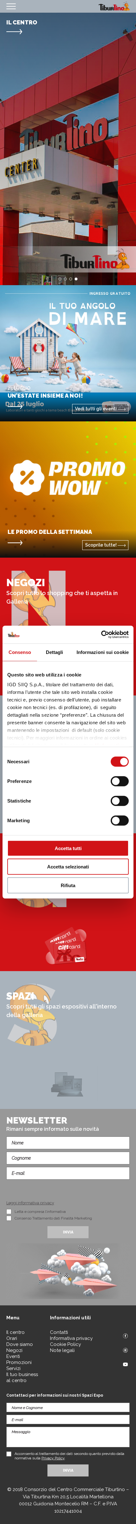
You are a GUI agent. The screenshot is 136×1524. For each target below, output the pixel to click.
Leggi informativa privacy (30, 1203)
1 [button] (60, 279)
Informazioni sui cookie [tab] (103, 652)
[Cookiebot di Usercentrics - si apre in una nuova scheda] (101, 635)
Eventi (13, 1356)
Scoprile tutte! (101, 544)
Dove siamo (19, 1344)
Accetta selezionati (68, 866)
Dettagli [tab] (54, 652)
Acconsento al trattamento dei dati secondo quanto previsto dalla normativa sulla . (69, 1455)
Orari (11, 1338)
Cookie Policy (65, 1344)
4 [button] (76, 279)
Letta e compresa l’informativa (40, 1211)
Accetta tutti (68, 848)
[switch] (120, 781)
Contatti (59, 1332)
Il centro (15, 1332)
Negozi (14, 1350)
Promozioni (19, 1362)
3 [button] (70, 279)
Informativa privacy (71, 1338)
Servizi (13, 1368)
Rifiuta (68, 885)
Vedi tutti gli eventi (96, 408)
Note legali (62, 1350)
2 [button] (65, 279)
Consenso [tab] (20, 652)
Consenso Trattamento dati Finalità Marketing (53, 1218)
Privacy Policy (53, 1458)
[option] (68, 149)
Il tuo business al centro (22, 1377)
